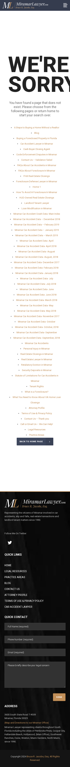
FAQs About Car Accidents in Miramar (36, 165)
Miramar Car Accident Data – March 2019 (36, 235)
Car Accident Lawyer (18, 606)
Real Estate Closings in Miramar (36, 354)
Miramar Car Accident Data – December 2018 (36, 219)
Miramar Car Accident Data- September (37, 332)
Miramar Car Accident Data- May (36, 305)
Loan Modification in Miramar (37, 208)
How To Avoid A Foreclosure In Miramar (36, 192)
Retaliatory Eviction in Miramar (36, 364)
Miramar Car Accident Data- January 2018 (36, 273)
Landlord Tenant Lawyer (36, 203)
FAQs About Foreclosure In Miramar (36, 170)
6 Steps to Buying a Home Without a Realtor (36, 127)
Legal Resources (36, 429)
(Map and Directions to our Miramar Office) (26, 722)
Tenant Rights (37, 386)
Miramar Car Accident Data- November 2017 (36, 316)
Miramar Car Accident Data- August (36, 251)
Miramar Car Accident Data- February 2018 (36, 267)
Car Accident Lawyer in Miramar (36, 143)
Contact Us (12, 589)
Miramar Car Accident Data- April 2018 (36, 246)
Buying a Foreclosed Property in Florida (37, 138)
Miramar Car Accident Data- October (36, 321)
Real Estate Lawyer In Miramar (36, 359)
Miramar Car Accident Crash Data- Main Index (36, 213)
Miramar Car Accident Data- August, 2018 (36, 257)
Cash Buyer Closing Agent (36, 149)
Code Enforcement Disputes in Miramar (36, 154)
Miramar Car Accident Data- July (36, 278)
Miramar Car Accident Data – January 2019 (37, 230)
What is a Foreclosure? (36, 391)
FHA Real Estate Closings (37, 176)
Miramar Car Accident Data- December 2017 (36, 262)
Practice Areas (36, 435)
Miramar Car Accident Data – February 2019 (36, 224)
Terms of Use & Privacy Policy (37, 413)
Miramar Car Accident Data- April (36, 240)
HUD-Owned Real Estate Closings (36, 197)
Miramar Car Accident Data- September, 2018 (36, 337)
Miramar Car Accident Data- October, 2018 (36, 327)
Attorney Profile (37, 408)
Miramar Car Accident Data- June (37, 289)
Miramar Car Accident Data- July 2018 (36, 284)
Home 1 (37, 187)
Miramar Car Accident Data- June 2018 (36, 294)
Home (7, 565)
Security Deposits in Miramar (37, 370)
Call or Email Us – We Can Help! (36, 424)
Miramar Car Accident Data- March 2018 (36, 300)
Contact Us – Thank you (36, 418)
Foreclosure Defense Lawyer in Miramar (36, 181)
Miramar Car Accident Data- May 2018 (36, 311)
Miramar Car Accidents (36, 343)
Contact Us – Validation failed (36, 160)
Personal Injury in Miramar (37, 348)
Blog (36, 133)
